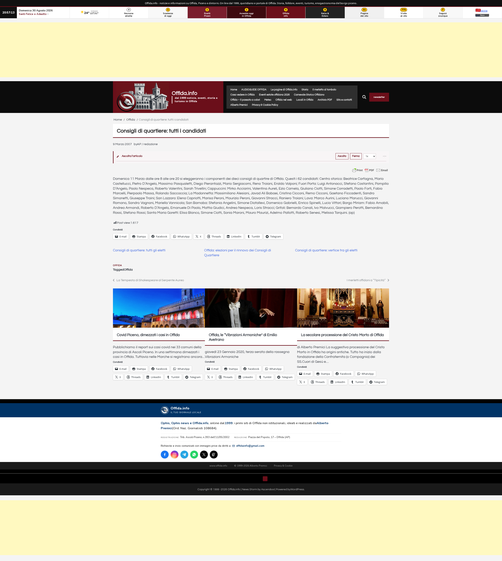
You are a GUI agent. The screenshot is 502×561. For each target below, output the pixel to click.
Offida (117, 265)
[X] (204, 454)
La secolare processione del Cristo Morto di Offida (342, 335)
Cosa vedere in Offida (242, 94)
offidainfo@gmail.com (250, 446)
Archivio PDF (325, 99)
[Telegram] (184, 454)
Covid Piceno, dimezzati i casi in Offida (148, 335)
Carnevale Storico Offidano (309, 94)
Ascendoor (268, 489)
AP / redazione (147, 144)
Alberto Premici (239, 105)
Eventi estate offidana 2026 (274, 94)
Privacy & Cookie (283, 465)
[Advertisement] (251, 49)
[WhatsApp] (194, 454)
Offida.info (184, 93)
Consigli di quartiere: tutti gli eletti (139, 250)
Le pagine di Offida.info (284, 89)
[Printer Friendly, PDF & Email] (370, 170)
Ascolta (342, 156)
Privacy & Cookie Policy (265, 105)
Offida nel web (284, 99)
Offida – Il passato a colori (245, 99)
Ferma (356, 156)
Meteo (267, 99)
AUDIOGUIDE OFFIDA (253, 89)
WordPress (297, 489)
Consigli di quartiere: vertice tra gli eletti (326, 250)
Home (233, 89)
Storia (305, 89)
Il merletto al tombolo (324, 89)
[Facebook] (165, 454)
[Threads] (214, 454)
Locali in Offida (304, 99)
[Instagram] (174, 454)
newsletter (379, 97)
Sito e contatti (344, 99)
